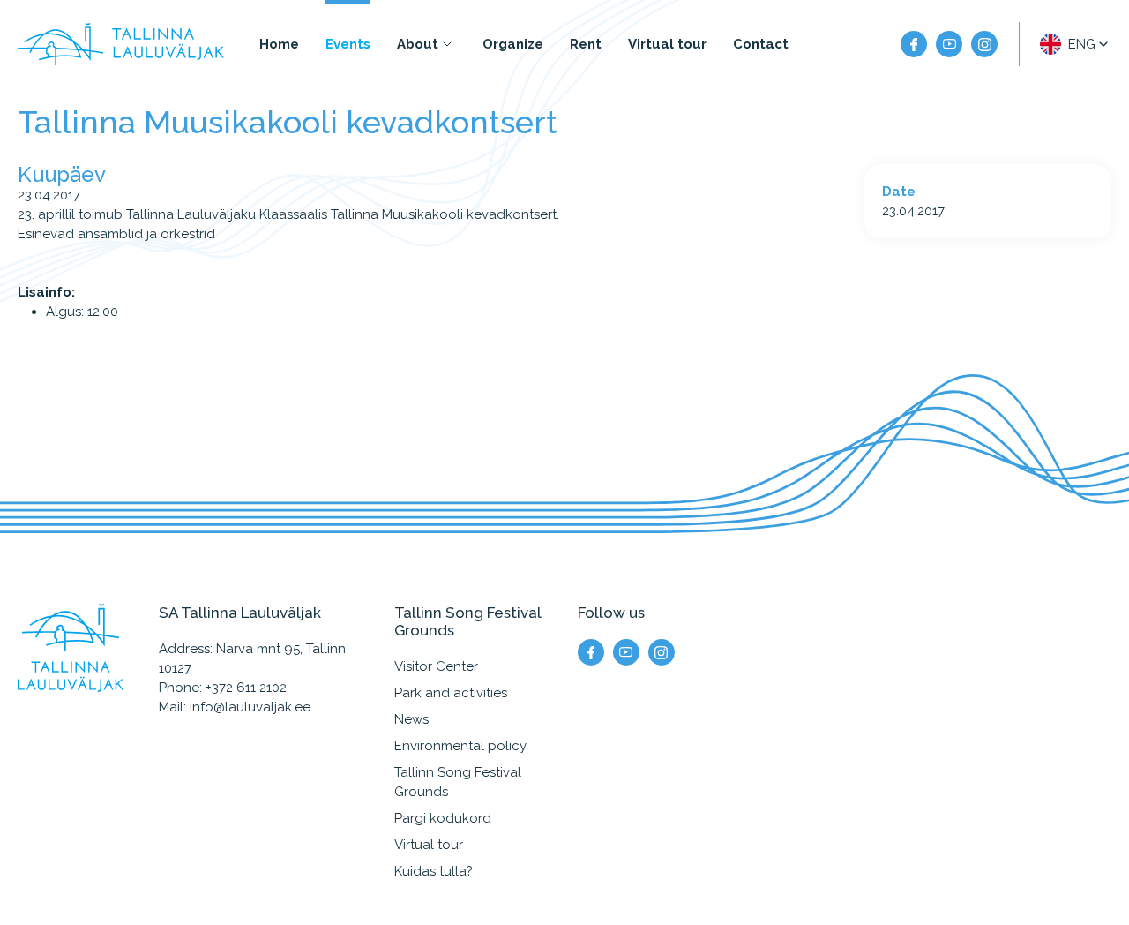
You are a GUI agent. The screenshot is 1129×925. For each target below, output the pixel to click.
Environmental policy (460, 746)
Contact (761, 44)
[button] (1075, 44)
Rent (586, 44)
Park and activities (450, 693)
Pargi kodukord (442, 818)
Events (347, 44)
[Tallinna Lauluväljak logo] (121, 44)
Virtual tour (667, 44)
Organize (512, 44)
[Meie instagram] (984, 44)
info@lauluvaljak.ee (250, 707)
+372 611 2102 (246, 688)
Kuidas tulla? (433, 871)
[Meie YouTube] (949, 44)
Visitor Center (436, 666)
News (411, 719)
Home (279, 44)
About (417, 44)
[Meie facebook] (914, 44)
